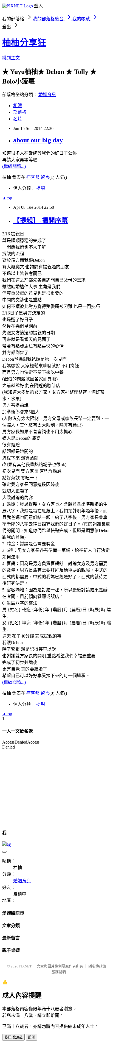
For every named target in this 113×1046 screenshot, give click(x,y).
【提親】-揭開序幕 (40, 220)
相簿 (17, 105)
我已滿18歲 (13, 1037)
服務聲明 (59, 972)
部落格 (19, 112)
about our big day (38, 140)
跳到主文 (11, 57)
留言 (45, 177)
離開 (31, 1037)
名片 (17, 118)
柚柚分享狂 (24, 43)
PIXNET (25, 966)
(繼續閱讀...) (14, 166)
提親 (40, 188)
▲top (7, 198)
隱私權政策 (97, 966)
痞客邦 (32, 177)
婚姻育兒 (47, 94)
